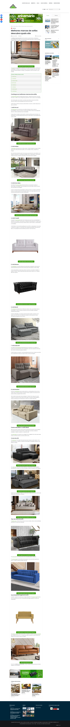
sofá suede (14, 556)
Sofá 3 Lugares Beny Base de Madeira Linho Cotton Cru (26, 517)
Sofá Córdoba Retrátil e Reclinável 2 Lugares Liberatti (26, 386)
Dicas (14, 26)
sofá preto (14, 440)
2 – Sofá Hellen (13, 78)
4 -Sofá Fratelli (13, 82)
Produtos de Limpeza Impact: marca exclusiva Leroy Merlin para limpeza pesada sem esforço (55, 21)
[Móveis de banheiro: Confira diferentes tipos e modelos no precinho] (15, 688)
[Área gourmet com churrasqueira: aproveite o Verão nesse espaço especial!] (26, 686)
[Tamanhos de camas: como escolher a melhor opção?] (24, 712)
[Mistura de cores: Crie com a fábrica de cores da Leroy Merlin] (55, 70)
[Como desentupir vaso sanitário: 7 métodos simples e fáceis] (47, 27)
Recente (56, 15)
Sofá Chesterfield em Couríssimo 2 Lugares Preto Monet (26, 304)
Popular (47, 15)
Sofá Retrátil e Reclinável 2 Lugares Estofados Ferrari (26, 143)
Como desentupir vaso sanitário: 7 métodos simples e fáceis (55, 26)
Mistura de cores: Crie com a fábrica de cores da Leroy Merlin (55, 75)
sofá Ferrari (14, 109)
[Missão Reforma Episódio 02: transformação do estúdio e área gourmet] (32, 716)
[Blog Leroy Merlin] (13, 6)
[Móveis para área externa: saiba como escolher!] (36, 688)
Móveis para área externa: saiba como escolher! (35, 694)
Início (12, 26)
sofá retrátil (14, 434)
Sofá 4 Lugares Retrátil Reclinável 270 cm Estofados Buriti (26, 342)
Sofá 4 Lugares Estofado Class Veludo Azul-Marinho (26, 593)
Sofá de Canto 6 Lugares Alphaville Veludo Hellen (26, 180)
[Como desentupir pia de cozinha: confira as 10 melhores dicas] (28, 712)
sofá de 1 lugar (34, 596)
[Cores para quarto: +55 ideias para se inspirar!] (32, 712)
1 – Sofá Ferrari (13, 76)
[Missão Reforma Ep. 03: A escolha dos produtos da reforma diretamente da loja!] (28, 716)
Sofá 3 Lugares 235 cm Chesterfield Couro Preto (26, 555)
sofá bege (18, 492)
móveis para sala (15, 96)
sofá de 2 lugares (15, 633)
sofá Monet (14, 266)
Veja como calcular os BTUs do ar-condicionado (55, 31)
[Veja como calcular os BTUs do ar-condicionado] (47, 31)
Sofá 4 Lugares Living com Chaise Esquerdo (26, 66)
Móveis (17, 26)
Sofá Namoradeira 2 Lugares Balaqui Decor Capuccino (26, 632)
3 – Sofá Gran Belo (14, 80)
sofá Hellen (14, 148)
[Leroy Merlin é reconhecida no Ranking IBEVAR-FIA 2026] (48, 57)
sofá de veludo (14, 559)
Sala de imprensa (38, 707)
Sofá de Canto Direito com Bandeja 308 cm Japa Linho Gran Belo (26, 215)
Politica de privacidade (39, 705)
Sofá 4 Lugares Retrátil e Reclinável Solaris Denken (26, 425)
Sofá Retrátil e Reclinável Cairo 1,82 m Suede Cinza (26, 491)
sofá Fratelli (18, 220)
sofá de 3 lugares (38, 633)
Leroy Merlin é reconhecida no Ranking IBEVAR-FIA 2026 (48, 62)
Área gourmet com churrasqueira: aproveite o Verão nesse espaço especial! (26, 691)
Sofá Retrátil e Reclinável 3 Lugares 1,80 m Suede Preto (26, 465)
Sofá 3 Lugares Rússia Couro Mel (26, 662)
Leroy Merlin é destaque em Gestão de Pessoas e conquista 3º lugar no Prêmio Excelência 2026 (55, 63)
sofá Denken (17, 391)
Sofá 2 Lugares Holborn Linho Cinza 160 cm (26, 261)
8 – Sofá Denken (14, 91)
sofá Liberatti (18, 347)
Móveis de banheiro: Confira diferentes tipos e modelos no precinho (15, 694)
